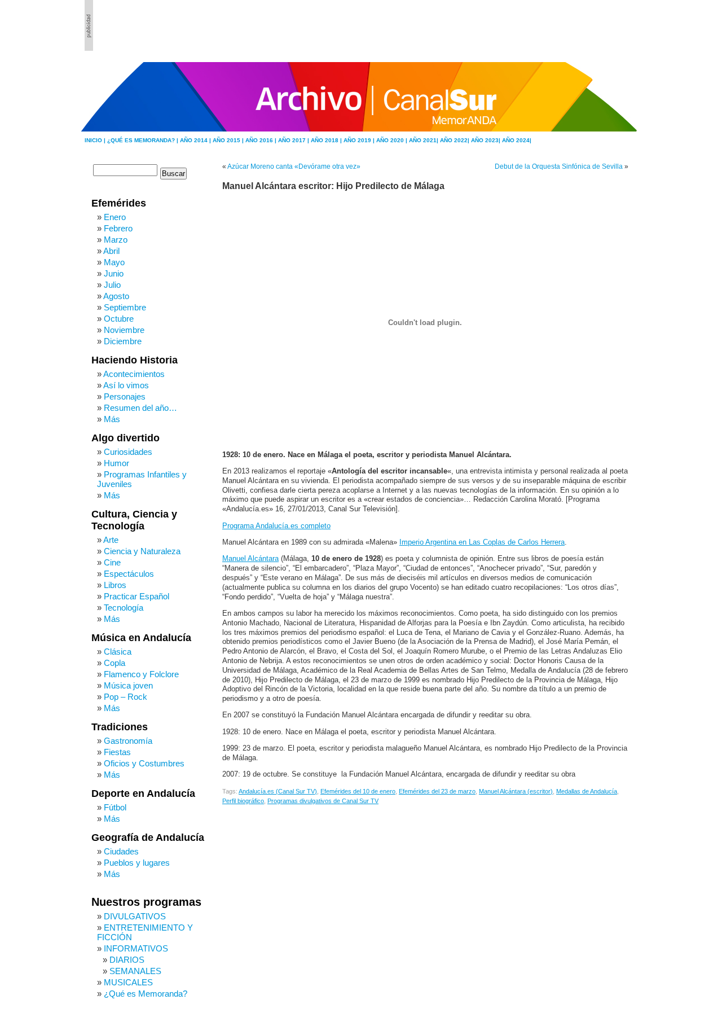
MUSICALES (128, 982)
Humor (116, 463)
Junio (114, 273)
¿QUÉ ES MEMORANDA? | (143, 140)
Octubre (119, 318)
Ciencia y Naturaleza (142, 551)
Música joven (128, 685)
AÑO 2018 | (327, 140)
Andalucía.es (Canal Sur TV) (278, 791)
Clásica (117, 651)
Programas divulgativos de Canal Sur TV (322, 800)
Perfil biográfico (243, 800)
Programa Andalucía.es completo (276, 526)
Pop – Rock (125, 696)
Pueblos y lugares (137, 862)
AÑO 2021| (424, 140)
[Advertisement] (576, 25)
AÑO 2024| (516, 140)
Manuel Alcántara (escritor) (516, 791)
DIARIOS (126, 959)
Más (112, 419)
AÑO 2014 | (196, 140)
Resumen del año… (140, 408)
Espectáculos (129, 573)
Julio (112, 285)
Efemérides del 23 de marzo (437, 791)
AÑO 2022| (455, 140)
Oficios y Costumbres (144, 763)
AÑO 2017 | (294, 140)
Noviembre (124, 330)
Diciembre (123, 341)
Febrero (118, 228)
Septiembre (125, 307)
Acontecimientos (134, 374)
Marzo (115, 239)
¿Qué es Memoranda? (145, 993)
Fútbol (115, 807)
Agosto (116, 296)
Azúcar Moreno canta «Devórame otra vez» (293, 166)
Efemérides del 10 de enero (357, 791)
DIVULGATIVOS (135, 916)
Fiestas (117, 752)
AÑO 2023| (486, 140)
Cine (112, 562)
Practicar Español (136, 596)
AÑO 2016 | (261, 140)
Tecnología (123, 607)
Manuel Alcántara (250, 559)
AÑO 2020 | (392, 140)
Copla (114, 663)
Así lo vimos (126, 385)
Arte (110, 540)
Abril (111, 251)
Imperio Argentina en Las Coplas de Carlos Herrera (482, 542)
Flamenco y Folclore (141, 674)
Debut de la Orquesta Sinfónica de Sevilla (559, 166)
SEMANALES (135, 971)
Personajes (125, 396)
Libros (115, 585)
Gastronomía (128, 741)
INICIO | (96, 140)
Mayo (114, 262)
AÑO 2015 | (229, 140)
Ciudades (121, 851)
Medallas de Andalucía (586, 791)
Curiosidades (128, 452)
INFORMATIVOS (136, 948)
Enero (115, 217)
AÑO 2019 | (360, 140)
